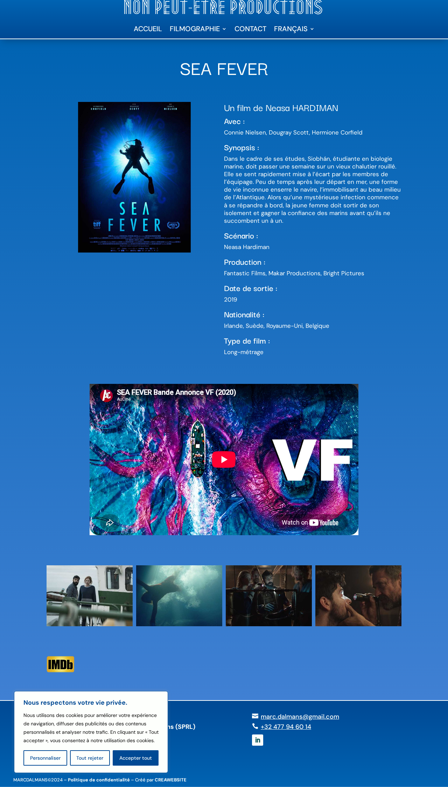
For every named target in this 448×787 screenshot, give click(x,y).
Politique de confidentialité (99, 780)
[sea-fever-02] (179, 626)
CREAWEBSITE (171, 780)
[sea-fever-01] (90, 626)
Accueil (148, 29)
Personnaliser (45, 758)
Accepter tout (135, 758)
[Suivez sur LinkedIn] (257, 740)
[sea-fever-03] (269, 626)
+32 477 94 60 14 (286, 727)
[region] (91, 732)
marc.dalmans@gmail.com (300, 716)
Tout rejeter (89, 758)
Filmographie (195, 29)
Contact (250, 29)
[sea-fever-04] (358, 626)
